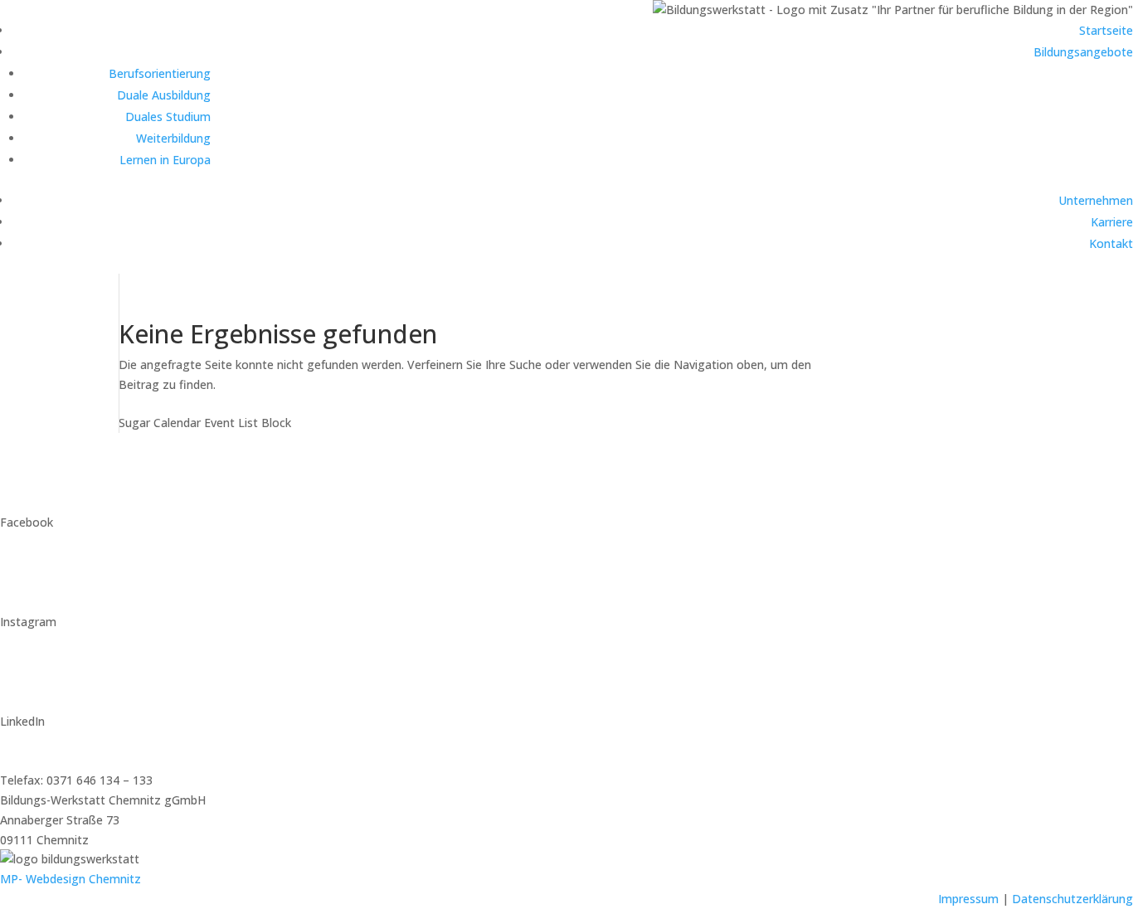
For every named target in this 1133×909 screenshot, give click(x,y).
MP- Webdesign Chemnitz (70, 879)
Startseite (1106, 30)
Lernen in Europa (165, 160)
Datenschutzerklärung (1072, 899)
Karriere (1112, 222)
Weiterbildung (173, 138)
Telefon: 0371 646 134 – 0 (70, 760)
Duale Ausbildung (164, 95)
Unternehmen (1095, 200)
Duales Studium (168, 116)
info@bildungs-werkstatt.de (74, 741)
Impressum (968, 899)
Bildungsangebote (1083, 52)
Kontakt (1111, 243)
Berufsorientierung (160, 73)
